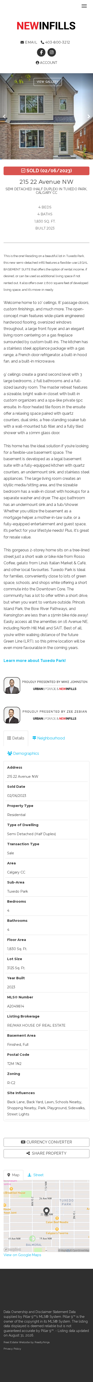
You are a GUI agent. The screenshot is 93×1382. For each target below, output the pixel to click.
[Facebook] (42, 52)
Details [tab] (17, 738)
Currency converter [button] (49, 1142)
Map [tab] (15, 1175)
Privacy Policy (12, 1348)
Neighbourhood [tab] (50, 738)
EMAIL (30, 42)
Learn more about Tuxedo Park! (35, 660)
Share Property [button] (49, 1153)
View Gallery (48, 82)
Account (48, 63)
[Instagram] (51, 52)
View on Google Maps (22, 1255)
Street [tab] (37, 1175)
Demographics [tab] (25, 753)
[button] (5, 116)
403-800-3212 (57, 42)
